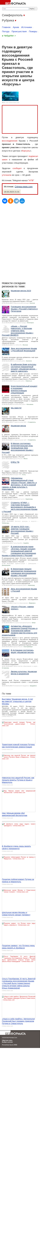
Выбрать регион (7, 1042)
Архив (16, 27)
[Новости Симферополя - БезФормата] (13, 3)
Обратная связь (7, 1040)
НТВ (31, 180)
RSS (15, 1045)
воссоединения (9, 141)
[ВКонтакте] (4, 201)
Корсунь (26, 151)
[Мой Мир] (22, 201)
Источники (26, 27)
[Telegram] (16, 201)
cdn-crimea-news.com (12, 102)
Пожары (33, 31)
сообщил (17, 168)
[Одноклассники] (10, 201)
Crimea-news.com (24, 186)
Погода (5, 31)
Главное (6, 27)
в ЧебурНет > (9, 35)
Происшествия (19, 31)
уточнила (6, 175)
